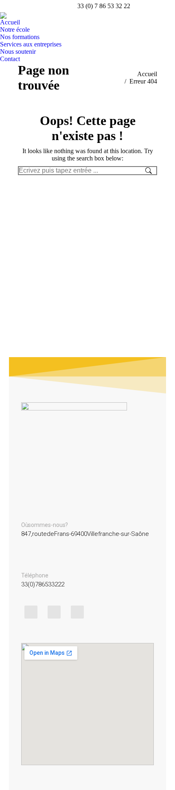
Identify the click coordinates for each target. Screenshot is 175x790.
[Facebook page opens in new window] (156, 6)
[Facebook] (54, 612)
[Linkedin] (77, 612)
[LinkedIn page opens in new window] (169, 6)
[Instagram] (30, 612)
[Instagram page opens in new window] (144, 6)
